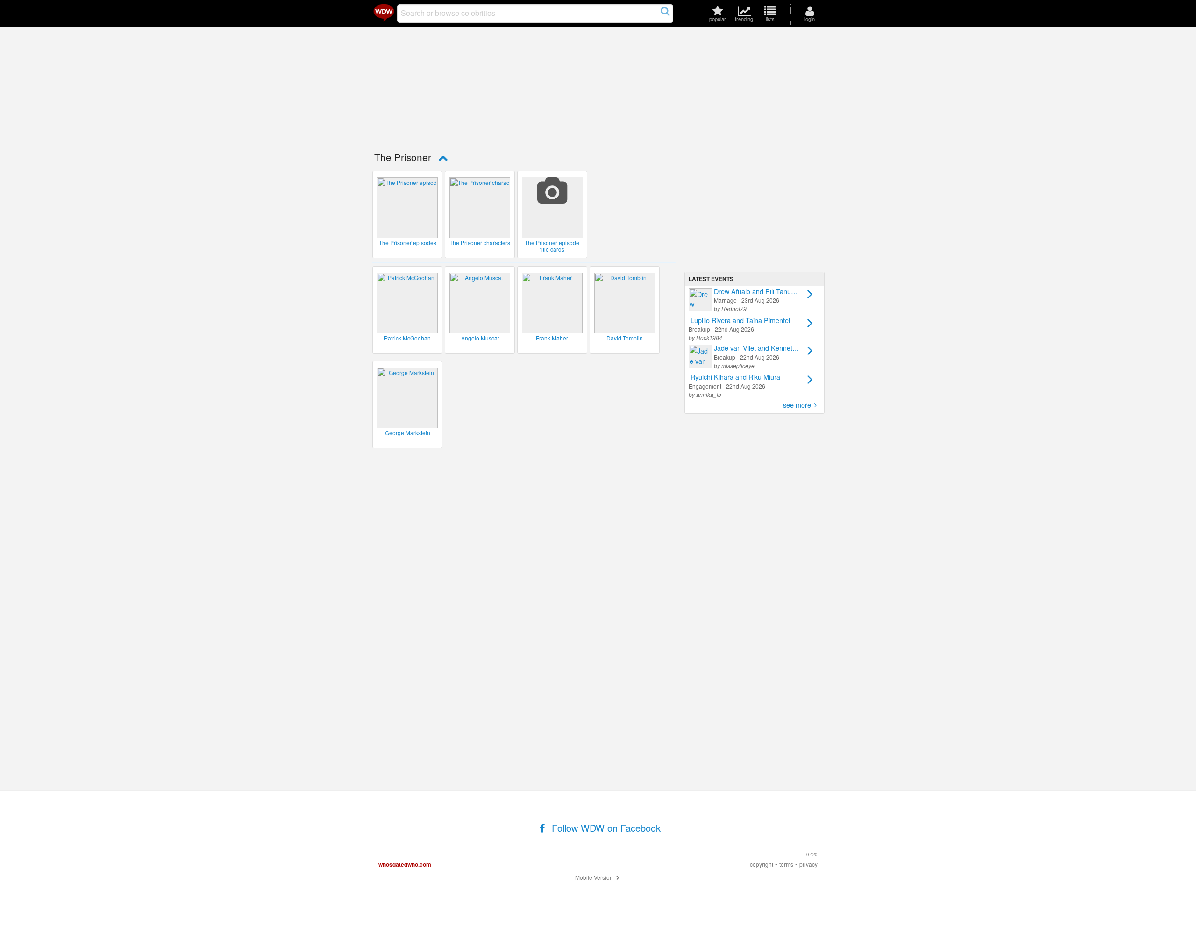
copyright (761, 864)
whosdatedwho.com (404, 864)
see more (797, 405)
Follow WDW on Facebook (605, 828)
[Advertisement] (754, 206)
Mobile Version (594, 877)
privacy (808, 864)
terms (786, 864)
